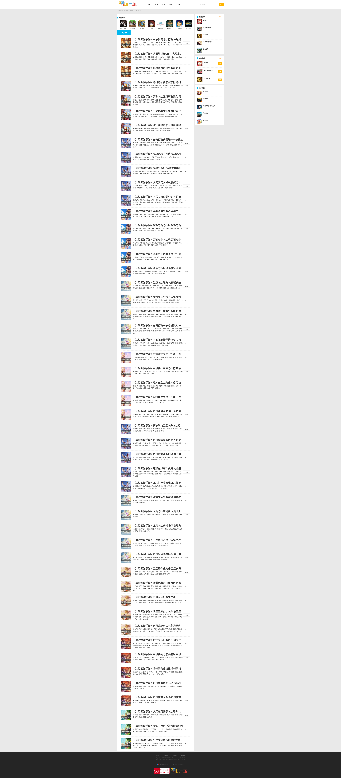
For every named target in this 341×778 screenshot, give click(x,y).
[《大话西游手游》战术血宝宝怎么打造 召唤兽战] (126, 386)
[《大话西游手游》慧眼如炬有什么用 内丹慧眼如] (126, 472)
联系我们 (166, 755)
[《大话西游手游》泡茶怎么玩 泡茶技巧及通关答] (126, 271)
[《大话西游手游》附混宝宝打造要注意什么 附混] (126, 600)
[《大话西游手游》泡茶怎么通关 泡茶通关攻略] (126, 286)
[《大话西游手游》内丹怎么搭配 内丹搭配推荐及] (126, 686)
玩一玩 (130, 3)
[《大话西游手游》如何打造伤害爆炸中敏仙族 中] (126, 143)
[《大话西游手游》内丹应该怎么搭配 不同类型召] (126, 443)
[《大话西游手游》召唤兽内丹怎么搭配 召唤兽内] (126, 658)
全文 (186, 43)
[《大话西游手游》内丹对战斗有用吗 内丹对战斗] (126, 457)
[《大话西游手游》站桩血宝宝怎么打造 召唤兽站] (126, 400)
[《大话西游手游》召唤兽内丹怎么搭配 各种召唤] (126, 543)
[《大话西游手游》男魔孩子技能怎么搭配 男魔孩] (126, 314)
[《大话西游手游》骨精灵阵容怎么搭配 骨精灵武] (126, 300)
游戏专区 (131, 10)
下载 (149, 4)
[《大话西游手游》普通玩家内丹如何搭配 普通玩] (126, 586)
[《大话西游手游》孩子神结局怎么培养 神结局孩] (126, 128)
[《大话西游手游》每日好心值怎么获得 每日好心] (126, 86)
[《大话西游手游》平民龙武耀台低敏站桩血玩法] (126, 743)
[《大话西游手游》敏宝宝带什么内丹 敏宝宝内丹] (126, 643)
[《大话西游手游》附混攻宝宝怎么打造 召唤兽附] (126, 357)
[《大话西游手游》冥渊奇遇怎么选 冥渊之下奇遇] (126, 214)
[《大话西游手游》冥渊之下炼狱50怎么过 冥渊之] (126, 257)
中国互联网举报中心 (165, 764)
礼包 (163, 4)
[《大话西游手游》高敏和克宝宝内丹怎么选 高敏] (126, 429)
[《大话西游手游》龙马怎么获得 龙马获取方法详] (126, 529)
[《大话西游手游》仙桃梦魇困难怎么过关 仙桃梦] (126, 71)
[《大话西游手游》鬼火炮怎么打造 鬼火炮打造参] (126, 157)
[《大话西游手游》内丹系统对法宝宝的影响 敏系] (126, 629)
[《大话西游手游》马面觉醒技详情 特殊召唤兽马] (126, 343)
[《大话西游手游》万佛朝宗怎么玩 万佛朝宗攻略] (126, 243)
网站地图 (183, 755)
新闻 (156, 4)
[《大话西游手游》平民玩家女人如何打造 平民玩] (126, 114)
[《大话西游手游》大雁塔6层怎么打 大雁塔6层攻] (126, 57)
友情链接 (175, 755)
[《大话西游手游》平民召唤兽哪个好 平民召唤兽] (126, 200)
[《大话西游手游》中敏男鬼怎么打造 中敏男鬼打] (126, 43)
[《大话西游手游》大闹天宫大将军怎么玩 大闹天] (126, 186)
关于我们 (158, 755)
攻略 (170, 4)
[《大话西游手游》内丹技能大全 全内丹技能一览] (126, 700)
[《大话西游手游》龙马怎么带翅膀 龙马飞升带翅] (126, 515)
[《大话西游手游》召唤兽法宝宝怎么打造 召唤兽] (126, 372)
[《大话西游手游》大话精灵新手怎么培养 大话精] (126, 715)
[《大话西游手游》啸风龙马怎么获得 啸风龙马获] (126, 500)
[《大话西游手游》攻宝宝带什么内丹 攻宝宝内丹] (126, 615)
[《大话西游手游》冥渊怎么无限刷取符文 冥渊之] (126, 100)
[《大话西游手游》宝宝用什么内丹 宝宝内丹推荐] (126, 572)
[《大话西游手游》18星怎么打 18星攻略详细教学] (126, 171)
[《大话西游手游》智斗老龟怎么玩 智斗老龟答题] (126, 229)
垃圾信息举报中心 (179, 764)
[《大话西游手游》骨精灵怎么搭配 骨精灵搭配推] (126, 672)
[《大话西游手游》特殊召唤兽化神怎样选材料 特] (126, 729)
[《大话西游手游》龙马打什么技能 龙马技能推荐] (126, 486)
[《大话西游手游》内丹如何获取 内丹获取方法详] (126, 414)
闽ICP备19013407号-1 (161, 759)
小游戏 (178, 4)
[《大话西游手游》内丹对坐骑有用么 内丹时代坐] (126, 557)
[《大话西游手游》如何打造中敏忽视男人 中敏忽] (126, 329)
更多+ (220, 16)
